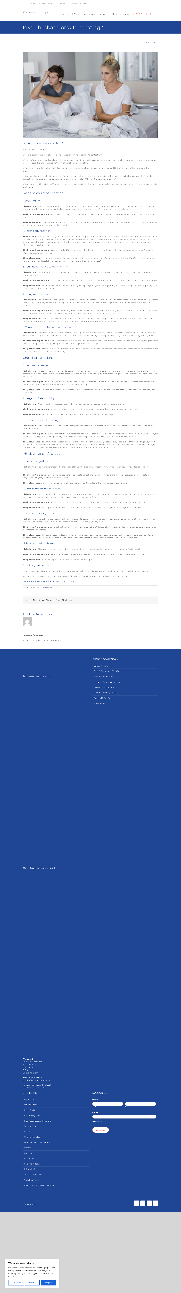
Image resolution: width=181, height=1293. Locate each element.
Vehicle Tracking (101, 666)
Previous (145, 42)
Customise (16, 1283)
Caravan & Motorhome (104, 687)
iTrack (27, 587)
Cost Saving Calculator (34, 1288)
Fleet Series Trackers (103, 676)
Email (96, 1285)
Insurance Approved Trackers (107, 682)
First (94, 1280)
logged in (39, 640)
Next (154, 42)
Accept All (48, 1283)
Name (96, 1272)
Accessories (99, 703)
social (45, 587)
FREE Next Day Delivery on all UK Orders (72, 3)
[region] (32, 1273)
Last (127, 1280)
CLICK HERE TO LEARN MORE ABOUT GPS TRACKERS (48, 581)
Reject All (32, 1283)
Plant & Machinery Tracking (106, 692)
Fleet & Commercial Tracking (107, 671)
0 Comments (53, 587)
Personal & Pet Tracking (104, 698)
